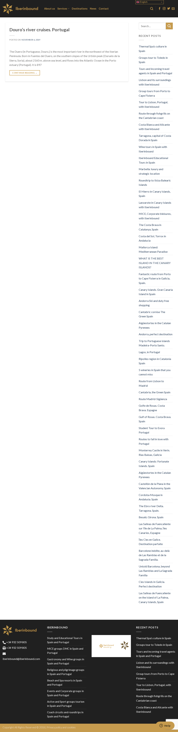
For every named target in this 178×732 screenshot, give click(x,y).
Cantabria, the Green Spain (154, 392)
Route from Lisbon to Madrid (151, 383)
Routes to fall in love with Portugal (153, 441)
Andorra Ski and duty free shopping (154, 303)
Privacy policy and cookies (61, 727)
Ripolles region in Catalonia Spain (155, 361)
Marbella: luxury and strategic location (151, 171)
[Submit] (169, 26)
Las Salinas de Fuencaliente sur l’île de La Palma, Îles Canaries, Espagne (155, 528)
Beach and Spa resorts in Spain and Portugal (64, 682)
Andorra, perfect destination (155, 334)
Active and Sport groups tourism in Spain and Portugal (65, 703)
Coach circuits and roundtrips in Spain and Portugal (65, 714)
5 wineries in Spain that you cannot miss (155, 372)
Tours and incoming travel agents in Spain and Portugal (155, 71)
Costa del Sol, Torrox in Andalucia (152, 238)
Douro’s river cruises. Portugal (39, 29)
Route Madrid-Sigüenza (153, 399)
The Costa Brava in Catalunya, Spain (150, 227)
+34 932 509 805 (16, 642)
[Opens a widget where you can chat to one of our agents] (165, 726)
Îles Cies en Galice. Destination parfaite (151, 542)
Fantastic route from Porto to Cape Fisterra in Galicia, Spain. (155, 278)
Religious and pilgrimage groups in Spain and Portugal (65, 672)
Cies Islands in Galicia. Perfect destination (152, 584)
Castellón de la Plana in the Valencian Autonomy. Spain (155, 486)
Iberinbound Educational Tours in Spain (153, 160)
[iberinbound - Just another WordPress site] (21, 8)
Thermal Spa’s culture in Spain (153, 48)
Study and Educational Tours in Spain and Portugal (64, 640)
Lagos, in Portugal (149, 352)
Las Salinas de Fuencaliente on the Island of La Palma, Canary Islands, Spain (155, 597)
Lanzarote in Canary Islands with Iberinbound (155, 205)
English (143, 2)
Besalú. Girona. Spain (151, 517)
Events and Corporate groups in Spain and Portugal (65, 693)
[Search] (151, 8)
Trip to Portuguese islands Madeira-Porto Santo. (154, 343)
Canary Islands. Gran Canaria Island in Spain (156, 292)
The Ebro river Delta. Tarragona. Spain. (151, 508)
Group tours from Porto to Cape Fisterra (154, 93)
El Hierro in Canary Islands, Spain (155, 194)
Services (62, 8)
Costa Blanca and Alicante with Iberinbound (154, 127)
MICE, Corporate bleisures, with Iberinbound (155, 216)
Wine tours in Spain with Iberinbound (153, 149)
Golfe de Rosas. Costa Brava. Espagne (152, 408)
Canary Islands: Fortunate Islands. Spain (154, 463)
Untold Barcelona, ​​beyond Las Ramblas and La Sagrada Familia (155, 571)
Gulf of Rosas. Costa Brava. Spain (155, 419)
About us (49, 8)
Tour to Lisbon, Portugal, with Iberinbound (153, 104)
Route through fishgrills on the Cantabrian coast (154, 116)
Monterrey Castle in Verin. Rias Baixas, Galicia (154, 452)
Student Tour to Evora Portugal (152, 430)
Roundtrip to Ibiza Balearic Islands (155, 182)
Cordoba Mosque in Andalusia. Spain (151, 497)
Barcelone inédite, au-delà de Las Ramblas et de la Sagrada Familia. (154, 555)
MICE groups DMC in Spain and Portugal (65, 650)
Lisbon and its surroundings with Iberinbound (155, 82)
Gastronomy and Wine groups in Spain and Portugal (65, 661)
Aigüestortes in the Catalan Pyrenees (155, 325)
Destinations (79, 8)
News (93, 8)
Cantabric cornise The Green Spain (152, 314)
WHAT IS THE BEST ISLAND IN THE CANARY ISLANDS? (155, 263)
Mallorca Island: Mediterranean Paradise (153, 249)
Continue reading (24, 72)
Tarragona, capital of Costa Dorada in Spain (155, 138)
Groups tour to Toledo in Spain (153, 60)
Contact (104, 8)
